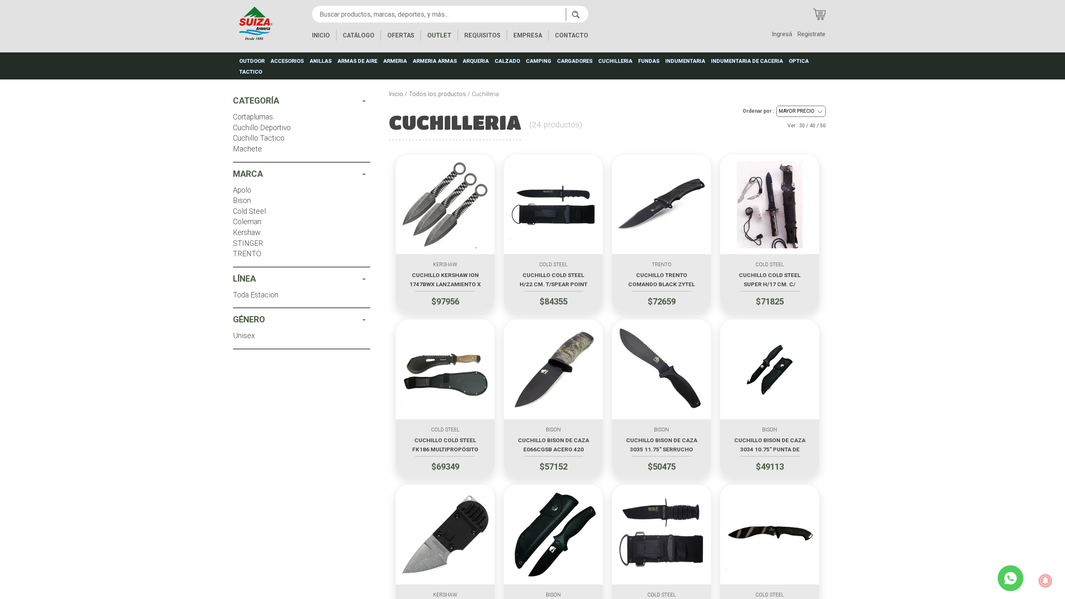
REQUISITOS (482, 35)
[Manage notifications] (1045, 580)
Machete (247, 149)
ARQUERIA (476, 61)
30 (802, 126)
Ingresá (782, 34)
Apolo (242, 190)
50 (823, 126)
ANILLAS (321, 61)
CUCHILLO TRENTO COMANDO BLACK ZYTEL (661, 279)
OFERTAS (400, 35)
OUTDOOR (252, 61)
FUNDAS (648, 61)
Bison (242, 200)
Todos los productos (437, 94)
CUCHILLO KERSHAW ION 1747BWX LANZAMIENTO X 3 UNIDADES (445, 279)
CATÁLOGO (358, 35)
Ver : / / (807, 126)
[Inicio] (255, 23)
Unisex (244, 336)
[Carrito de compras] (819, 14)
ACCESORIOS (287, 61)
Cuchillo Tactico (259, 138)
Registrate (811, 34)
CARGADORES (574, 61)
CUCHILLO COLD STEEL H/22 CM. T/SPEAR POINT (553, 279)
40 (812, 126)
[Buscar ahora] (577, 14)
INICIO (321, 35)
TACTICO (250, 72)
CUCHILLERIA (615, 61)
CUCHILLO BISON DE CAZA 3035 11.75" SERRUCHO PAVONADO (661, 445)
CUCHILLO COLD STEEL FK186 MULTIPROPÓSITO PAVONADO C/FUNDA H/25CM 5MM (445, 445)
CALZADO (507, 61)
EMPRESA (527, 35)
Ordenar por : (758, 111)
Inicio (396, 94)
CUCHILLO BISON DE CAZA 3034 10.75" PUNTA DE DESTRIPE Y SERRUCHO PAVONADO (769, 445)
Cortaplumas (253, 117)
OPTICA (799, 61)
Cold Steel (249, 211)
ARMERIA (395, 61)
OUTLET (439, 35)
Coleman (247, 222)
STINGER (248, 243)
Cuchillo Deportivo (262, 128)
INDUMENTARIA (685, 61)
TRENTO (247, 254)
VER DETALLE (445, 243)
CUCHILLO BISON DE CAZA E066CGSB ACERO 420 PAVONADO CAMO (553, 445)
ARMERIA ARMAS (435, 61)
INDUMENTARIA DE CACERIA (747, 61)
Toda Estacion (255, 295)
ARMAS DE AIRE (357, 61)
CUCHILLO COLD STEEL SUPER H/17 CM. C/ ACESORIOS (769, 279)
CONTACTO (571, 35)
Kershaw (246, 232)
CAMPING (538, 61)
